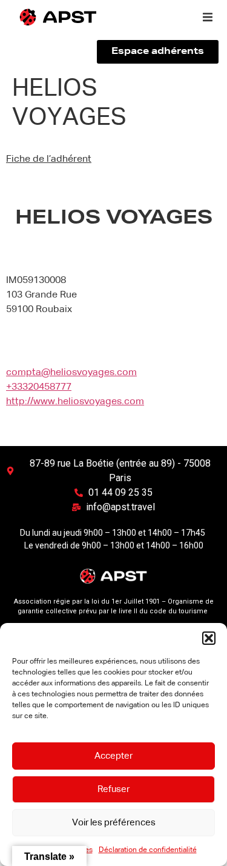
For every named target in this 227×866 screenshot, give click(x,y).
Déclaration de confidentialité (148, 850)
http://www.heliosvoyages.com (75, 402)
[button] (209, 638)
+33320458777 (38, 387)
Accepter (113, 756)
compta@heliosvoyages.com (71, 373)
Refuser (113, 789)
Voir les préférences (114, 822)
